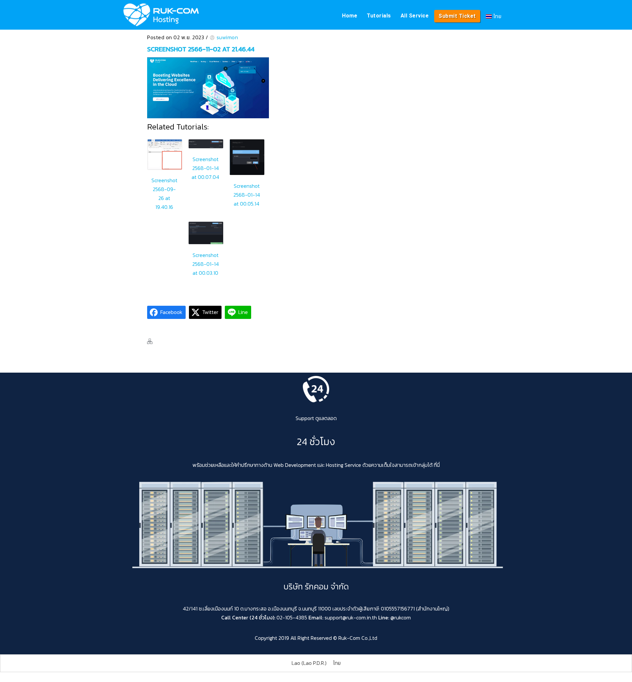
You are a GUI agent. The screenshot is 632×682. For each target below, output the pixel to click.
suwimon (227, 37)
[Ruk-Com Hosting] (161, 15)
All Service (415, 16)
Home (349, 16)
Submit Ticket (457, 16)
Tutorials (379, 16)
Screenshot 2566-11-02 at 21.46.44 (200, 49)
